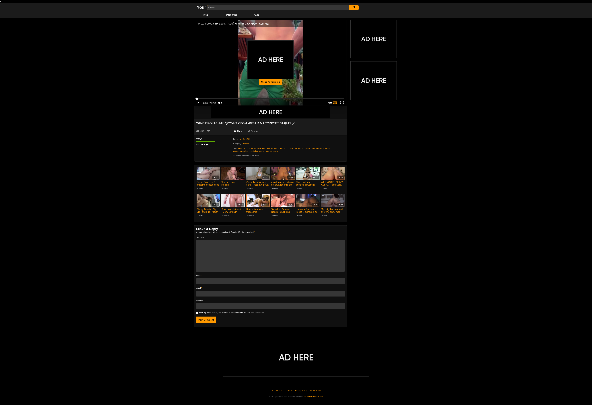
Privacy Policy (301, 390)
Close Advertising (270, 82)
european (266, 148)
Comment (200, 237)
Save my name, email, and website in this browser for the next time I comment (231, 313)
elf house (257, 148)
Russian (245, 144)
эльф (275, 151)
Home (205, 15)
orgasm (283, 148)
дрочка (269, 151)
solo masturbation (250, 151)
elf (252, 148)
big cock (246, 148)
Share (254, 131)
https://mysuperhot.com (313, 396)
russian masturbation (314, 148)
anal (240, 148)
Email (199, 288)
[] (354, 7)
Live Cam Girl (244, 139)
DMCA (289, 390)
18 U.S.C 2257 (277, 390)
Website (199, 300)
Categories (231, 15)
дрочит (262, 151)
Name (199, 276)
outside (290, 148)
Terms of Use (315, 390)
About (239, 131)
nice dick (275, 148)
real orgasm (299, 148)
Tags (256, 15)
